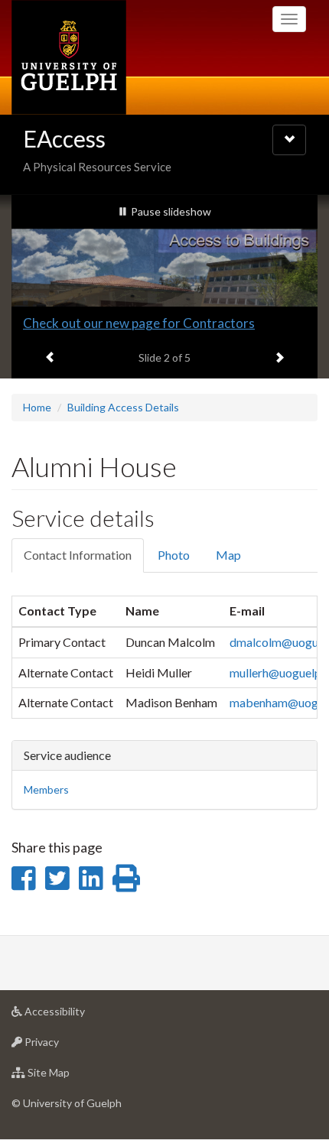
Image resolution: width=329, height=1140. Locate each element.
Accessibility (77, 1015)
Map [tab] (228, 554)
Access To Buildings (79, 323)
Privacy (64, 1045)
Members (46, 789)
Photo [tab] (174, 554)
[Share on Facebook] (23, 878)
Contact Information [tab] (78, 554)
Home (37, 407)
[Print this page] (126, 878)
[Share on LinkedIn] (91, 878)
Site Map (71, 1076)
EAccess (64, 138)
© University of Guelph (66, 1102)
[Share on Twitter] (57, 878)
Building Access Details (123, 407)
